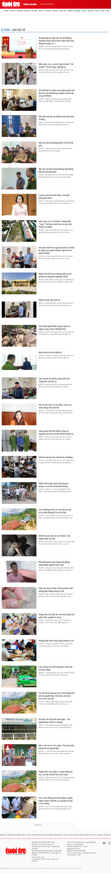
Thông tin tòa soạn (38, 857)
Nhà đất (106, 835)
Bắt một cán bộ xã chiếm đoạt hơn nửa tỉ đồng (56, 118)
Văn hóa (82, 835)
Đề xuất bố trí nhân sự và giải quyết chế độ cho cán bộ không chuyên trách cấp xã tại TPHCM (57, 93)
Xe (62, 835)
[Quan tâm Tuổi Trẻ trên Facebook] (109, 843)
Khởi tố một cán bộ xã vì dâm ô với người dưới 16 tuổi (54, 537)
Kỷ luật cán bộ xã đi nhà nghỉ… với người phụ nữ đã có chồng (54, 720)
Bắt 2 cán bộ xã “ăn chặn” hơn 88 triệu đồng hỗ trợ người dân (56, 747)
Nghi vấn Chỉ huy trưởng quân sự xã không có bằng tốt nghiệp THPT (55, 275)
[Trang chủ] (2, 11)
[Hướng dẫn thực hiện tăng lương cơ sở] (19, 650)
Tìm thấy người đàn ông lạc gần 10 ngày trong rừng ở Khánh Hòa (54, 327)
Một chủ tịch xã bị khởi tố (50, 352)
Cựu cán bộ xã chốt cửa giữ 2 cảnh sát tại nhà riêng (56, 668)
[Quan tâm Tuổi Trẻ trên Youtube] (104, 843)
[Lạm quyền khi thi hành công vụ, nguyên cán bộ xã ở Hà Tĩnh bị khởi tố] (19, 440)
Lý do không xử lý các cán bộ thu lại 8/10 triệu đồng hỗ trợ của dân (55, 511)
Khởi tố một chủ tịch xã (49, 300)
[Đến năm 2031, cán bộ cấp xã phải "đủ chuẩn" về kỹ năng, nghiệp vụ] (19, 74)
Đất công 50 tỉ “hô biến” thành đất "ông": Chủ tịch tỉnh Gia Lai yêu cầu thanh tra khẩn (55, 224)
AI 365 (97, 11)
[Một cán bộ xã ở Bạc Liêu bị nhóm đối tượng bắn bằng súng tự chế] (19, 598)
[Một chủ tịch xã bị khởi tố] (19, 362)
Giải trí (84, 11)
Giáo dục (55, 11)
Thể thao (90, 11)
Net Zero (34, 11)
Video (23, 835)
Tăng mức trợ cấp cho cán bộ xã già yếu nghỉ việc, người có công (56, 616)
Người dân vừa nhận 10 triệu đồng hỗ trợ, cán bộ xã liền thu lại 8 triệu (56, 773)
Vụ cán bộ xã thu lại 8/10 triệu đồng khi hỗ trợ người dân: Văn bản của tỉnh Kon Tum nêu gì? (56, 696)
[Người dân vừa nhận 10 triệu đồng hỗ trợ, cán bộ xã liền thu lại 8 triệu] (19, 781)
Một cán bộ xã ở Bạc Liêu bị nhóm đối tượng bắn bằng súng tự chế (56, 589)
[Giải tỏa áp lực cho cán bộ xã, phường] (19, 467)
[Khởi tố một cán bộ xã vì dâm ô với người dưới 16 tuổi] (19, 545)
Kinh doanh (49, 835)
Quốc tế (13, 11)
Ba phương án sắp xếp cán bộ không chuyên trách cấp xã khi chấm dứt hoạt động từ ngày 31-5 (56, 41)
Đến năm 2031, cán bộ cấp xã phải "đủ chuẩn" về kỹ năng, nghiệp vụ (56, 65)
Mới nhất (11, 835)
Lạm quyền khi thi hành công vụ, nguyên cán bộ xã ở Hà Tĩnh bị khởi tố (56, 432)
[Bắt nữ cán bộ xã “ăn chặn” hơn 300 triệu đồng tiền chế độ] (19, 414)
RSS (79, 855)
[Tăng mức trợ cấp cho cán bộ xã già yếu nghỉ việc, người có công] (19, 624)
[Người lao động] (30, 4)
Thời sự (6, 11)
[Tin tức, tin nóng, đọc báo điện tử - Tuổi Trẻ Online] (13, 4)
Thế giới (34, 835)
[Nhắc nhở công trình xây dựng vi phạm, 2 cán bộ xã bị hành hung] (19, 493)
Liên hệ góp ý (71, 855)
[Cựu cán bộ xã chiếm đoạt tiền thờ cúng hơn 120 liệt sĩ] (19, 388)
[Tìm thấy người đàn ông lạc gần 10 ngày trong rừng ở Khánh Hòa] (19, 336)
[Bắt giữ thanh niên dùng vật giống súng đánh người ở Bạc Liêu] (19, 572)
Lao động (20, 11)
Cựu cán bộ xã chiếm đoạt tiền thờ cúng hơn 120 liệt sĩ (54, 380)
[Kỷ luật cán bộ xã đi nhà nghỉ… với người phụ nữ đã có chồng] (19, 729)
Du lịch (66, 835)
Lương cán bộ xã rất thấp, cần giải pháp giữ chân (54, 196)
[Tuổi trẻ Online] (16, 851)
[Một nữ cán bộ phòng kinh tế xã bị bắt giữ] (19, 152)
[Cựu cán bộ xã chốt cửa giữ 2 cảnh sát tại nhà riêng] (19, 676)
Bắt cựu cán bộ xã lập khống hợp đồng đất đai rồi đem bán (56, 170)
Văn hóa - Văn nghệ (73, 11)
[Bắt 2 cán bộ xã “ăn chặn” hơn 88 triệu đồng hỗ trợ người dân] (19, 755)
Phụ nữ (102, 11)
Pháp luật (62, 11)
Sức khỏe (48, 11)
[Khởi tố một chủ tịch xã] (19, 309)
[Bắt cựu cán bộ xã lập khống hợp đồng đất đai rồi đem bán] (19, 178)
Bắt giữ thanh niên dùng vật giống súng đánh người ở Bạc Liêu (54, 563)
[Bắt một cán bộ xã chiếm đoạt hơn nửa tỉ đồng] (19, 126)
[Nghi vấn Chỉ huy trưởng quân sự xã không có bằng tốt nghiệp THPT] (19, 283)
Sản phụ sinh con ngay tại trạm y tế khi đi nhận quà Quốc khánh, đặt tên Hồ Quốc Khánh (56, 250)
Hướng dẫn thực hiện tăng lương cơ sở (56, 640)
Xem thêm (38, 825)
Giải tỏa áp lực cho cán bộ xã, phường (56, 457)
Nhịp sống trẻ (74, 835)
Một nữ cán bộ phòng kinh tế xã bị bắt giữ (56, 144)
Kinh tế (40, 11)
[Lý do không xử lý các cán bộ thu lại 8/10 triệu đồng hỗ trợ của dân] (19, 519)
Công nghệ (57, 835)
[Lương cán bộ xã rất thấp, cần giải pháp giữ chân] (19, 205)
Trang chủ (3, 835)
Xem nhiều (18, 835)
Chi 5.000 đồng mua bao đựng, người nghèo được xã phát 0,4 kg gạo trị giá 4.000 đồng (56, 801)
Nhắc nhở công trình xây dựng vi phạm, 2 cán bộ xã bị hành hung (54, 484)
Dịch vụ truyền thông (74, 853)
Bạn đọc (27, 11)
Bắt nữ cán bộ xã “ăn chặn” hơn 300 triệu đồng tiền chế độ (55, 406)
